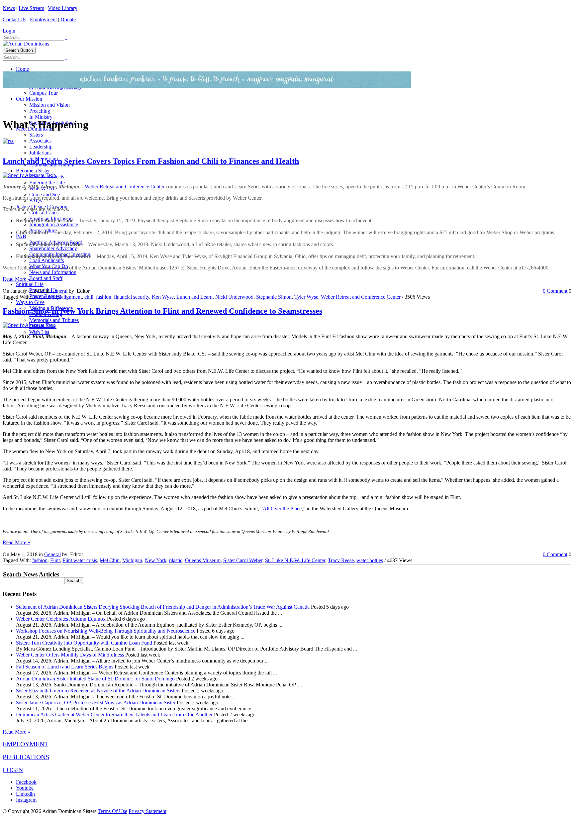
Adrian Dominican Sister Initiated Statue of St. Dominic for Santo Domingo (95, 678)
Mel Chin (110, 560)
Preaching (39, 111)
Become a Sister (33, 170)
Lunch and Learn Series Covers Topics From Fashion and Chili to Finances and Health (151, 161)
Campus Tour (43, 93)
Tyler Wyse (306, 297)
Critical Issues (43, 212)
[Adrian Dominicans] (26, 44)
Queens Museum (203, 560)
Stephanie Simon (274, 297)
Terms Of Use (112, 811)
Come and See (44, 194)
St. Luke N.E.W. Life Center (295, 560)
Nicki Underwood (234, 297)
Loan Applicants (46, 260)
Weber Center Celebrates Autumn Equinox (61, 619)
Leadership (40, 147)
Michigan (132, 560)
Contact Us (14, 19)
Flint (55, 560)
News (9, 8)
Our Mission (29, 99)
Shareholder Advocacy (53, 248)
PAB (21, 236)
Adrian (39, 297)
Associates (40, 141)
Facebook (26, 782)
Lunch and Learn (194, 297)
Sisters (36, 135)
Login (9, 31)
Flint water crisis (79, 560)
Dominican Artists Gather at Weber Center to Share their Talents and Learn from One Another (114, 714)
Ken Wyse (163, 297)
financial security (131, 297)
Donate (68, 19)
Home (22, 69)
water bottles (369, 560)
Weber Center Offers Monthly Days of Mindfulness (70, 655)
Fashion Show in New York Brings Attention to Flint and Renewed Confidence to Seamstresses (162, 311)
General (59, 291)
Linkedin (25, 794)
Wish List (39, 332)
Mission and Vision (49, 105)
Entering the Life (47, 182)
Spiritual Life (30, 284)
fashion (103, 297)
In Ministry (40, 117)
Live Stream (31, 8)
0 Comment (555, 291)
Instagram (26, 800)
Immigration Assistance (53, 224)
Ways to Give (30, 302)
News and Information (52, 272)
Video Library (62, 8)
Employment (43, 19)
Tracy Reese (341, 560)
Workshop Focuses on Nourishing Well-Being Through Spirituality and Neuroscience (105, 631)
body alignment (65, 297)
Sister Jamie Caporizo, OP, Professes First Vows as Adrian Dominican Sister (95, 702)
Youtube (25, 788)
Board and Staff (45, 278)
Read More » (16, 279)
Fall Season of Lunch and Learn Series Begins (64, 666)
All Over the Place (282, 508)
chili (88, 297)
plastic (175, 560)
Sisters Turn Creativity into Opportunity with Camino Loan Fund (84, 643)
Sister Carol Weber (242, 560)
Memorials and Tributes (54, 320)
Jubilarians (40, 152)
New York (155, 560)
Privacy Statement (147, 811)
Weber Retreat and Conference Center (125, 186)
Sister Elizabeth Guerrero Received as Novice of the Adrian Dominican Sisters (98, 690)
